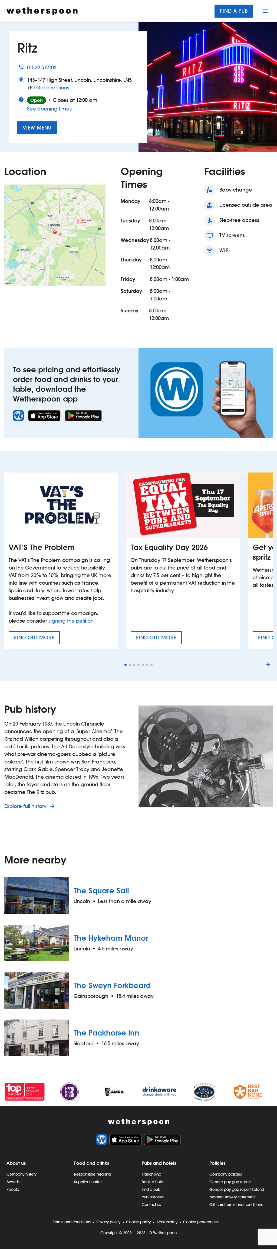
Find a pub (234, 11)
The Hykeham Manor (111, 938)
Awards (12, 1181)
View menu (37, 128)
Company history (21, 1174)
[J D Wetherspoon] (42, 11)
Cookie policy (138, 1221)
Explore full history (26, 806)
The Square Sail (101, 890)
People (12, 1189)
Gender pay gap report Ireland (236, 1189)
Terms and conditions (72, 1221)
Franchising (151, 1174)
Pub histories (153, 1197)
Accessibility (166, 1221)
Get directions (52, 87)
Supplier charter (88, 1181)
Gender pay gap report (230, 1181)
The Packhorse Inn (106, 1033)
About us (16, 1163)
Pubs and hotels (159, 1163)
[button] (125, 665)
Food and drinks (91, 1163)
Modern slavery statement (232, 1197)
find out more (37, 639)
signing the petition (71, 621)
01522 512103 (42, 67)
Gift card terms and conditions (236, 1204)
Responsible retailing (92, 1174)
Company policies (225, 1174)
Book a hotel (153, 1181)
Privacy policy (108, 1221)
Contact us (151, 1204)
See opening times (49, 109)
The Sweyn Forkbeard (112, 985)
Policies (217, 1163)
